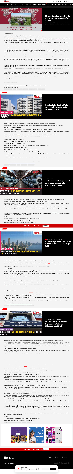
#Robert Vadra (24, 422)
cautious (18, 134)
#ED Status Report (18, 422)
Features (8, 4)
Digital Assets (34, 4)
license (19, 409)
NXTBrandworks (50, 4)
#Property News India (7, 422)
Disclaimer (57, 459)
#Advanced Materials (6, 222)
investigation (29, 342)
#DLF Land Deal (29, 422)
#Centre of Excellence (19, 222)
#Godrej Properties (6, 305)
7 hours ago (55, 239)
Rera (63, 4)
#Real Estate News (13, 422)
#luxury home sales (24, 305)
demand (37, 125)
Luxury (5, 284)
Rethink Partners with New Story (13, 87)
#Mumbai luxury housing (30, 305)
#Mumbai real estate (18, 305)
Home (49, 456)
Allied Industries (7, 197)
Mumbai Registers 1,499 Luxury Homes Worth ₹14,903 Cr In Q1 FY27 (49, 6)
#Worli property (12, 305)
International (17, 4)
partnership (57, 39)
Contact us (67, 4)
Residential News (7, 121)
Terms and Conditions (51, 459)
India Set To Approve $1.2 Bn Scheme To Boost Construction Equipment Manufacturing (21, 163)
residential (15, 151)
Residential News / (50, 102)
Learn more (32, 470)
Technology (22, 4)
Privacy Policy (64, 457)
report (20, 353)
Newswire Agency (60, 102)
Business (12, 4)
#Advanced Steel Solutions (26, 222)
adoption (19, 208)
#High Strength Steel (13, 222)
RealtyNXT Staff (60, 239)
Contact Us (57, 457)
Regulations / (49, 319)
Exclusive (39, 4)
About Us (63, 456)
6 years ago (53, 13)
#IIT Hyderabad (33, 222)
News (56, 456)
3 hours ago (55, 102)
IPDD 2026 (44, 4)
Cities (55, 4)
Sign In (54, 1)
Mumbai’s (17, 300)
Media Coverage (50, 457)
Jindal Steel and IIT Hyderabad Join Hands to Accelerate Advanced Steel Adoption (23, 6)
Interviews (59, 4)
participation (9, 274)
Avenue (28, 345)
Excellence (27, 201)
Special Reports (28, 4)
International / (49, 13)
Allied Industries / (50, 178)
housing (17, 129)
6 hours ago (55, 178)
